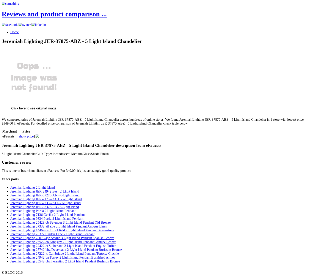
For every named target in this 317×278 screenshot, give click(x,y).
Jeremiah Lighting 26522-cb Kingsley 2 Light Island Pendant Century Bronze (63, 242)
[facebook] (10, 25)
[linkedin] (38, 25)
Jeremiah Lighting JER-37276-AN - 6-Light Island (45, 195)
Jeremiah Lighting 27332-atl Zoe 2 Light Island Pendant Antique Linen (58, 226)
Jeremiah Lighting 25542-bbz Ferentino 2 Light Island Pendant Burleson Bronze (65, 261)
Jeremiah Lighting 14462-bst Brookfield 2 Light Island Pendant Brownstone (62, 230)
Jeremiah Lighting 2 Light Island (32, 187)
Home (14, 32)
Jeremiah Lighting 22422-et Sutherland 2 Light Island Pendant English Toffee (63, 246)
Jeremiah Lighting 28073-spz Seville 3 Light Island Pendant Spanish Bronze (62, 238)
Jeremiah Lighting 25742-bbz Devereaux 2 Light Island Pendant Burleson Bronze (66, 249)
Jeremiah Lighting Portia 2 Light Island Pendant (42, 211)
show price (26, 136)
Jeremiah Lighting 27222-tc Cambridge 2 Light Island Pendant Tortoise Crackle (64, 253)
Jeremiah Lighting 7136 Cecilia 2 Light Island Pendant (47, 214)
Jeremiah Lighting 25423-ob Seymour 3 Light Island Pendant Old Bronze (60, 222)
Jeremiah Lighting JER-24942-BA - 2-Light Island (44, 191)
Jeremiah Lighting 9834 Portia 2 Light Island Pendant (46, 218)
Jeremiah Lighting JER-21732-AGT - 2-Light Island (46, 199)
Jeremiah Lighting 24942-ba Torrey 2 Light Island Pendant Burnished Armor (62, 257)
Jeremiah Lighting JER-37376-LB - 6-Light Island (44, 207)
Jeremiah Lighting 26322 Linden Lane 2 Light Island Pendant (52, 234)
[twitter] (25, 25)
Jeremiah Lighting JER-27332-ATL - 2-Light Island (45, 203)
